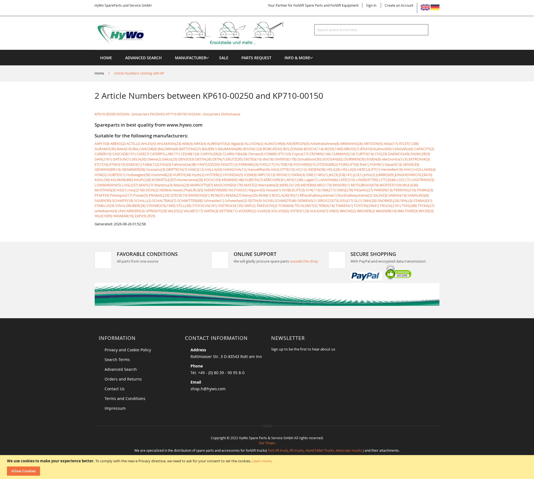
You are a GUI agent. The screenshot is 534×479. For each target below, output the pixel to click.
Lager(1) (311, 179)
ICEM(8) (250, 174)
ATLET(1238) (409, 143)
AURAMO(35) (105, 148)
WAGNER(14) (386, 210)
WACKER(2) (366, 210)
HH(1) (409, 169)
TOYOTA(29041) (366, 205)
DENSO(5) (186, 159)
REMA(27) (233, 195)
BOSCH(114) (314, 148)
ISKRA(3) (298, 174)
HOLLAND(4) (425, 169)
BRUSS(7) (351, 148)
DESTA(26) (203, 159)
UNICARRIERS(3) (131, 210)
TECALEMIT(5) (306, 205)
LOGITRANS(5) (422, 179)
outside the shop (304, 261)
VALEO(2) (175, 210)
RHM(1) (265, 195)
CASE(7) (143, 153)
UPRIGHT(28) (156, 210)
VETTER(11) (228, 210)
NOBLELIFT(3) (293, 189)
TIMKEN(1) (344, 205)
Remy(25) (250, 195)
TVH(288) (409, 205)
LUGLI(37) (130, 184)
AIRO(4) (200, 143)
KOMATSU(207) (164, 179)
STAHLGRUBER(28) (130, 205)
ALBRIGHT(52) (218, 143)
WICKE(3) (426, 210)
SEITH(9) (255, 200)
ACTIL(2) (133, 143)
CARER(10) (103, 153)
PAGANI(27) (363, 189)
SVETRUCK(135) (230, 205)
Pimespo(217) (121, 195)
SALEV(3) (380, 195)
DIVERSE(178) (285, 159)
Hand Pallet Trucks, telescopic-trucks (333, 450)
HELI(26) (333, 169)
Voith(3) (263, 210)
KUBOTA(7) (254, 179)
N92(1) (122, 189)
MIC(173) (324, 184)
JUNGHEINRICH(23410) (413, 174)
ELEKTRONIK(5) (417, 159)
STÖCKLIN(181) (204, 205)
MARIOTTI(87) (201, 184)
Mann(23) (181, 184)
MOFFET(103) (391, 184)
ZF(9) (151, 215)
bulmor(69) (382, 148)
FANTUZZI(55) (208, 164)
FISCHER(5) (302, 164)
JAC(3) (333, 174)
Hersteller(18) (392, 169)
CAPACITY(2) (424, 148)
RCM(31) (218, 195)
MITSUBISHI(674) (365, 184)
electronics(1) (393, 159)
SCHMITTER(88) (190, 200)
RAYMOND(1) (199, 195)
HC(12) (301, 169)
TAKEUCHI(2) (266, 205)
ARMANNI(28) (351, 143)
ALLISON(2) (253, 143)
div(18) (268, 159)
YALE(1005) (103, 215)
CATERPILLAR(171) (165, 153)
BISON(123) (252, 148)
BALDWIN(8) (168, 148)
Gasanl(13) (393, 164)
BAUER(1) (209, 148)
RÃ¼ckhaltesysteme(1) (318, 195)
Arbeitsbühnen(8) (324, 143)
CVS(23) (381, 153)
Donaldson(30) (309, 159)
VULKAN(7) (319, 210)
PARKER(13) (383, 189)
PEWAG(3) (425, 189)
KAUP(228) (142, 179)
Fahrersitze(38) (184, 164)
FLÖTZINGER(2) (325, 164)
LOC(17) (403, 179)
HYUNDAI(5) (233, 174)
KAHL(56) (102, 179)
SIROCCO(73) (328, 200)
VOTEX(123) (299, 210)
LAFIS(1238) (293, 179)
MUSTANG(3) (105, 189)
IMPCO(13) (266, 174)
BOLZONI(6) (293, 148)
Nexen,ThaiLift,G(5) (187, 189)
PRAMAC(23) (159, 195)
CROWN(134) (320, 153)
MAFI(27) (146, 184)
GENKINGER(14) (108, 169)
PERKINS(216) (405, 189)
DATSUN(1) (122, 159)
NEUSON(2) (149, 189)
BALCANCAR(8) (145, 148)
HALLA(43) (213, 169)
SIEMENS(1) (307, 200)
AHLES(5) (148, 143)
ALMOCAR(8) (274, 143)
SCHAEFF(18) (122, 200)
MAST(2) (251, 184)
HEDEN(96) (317, 169)
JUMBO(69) (385, 174)
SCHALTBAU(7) (164, 200)
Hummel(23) (161, 174)
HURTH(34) (182, 174)
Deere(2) (154, 159)
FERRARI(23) (249, 164)
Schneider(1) (214, 200)
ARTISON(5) (373, 143)
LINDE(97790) (367, 179)
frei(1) (364, 164)
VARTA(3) (211, 210)
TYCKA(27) (426, 205)
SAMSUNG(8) (418, 195)
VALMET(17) (193, 210)
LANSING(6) (328, 179)
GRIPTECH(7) (176, 169)
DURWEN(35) (355, 159)
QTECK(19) (178, 195)
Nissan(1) (273, 189)
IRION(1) (283, 174)
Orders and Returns (123, 379)
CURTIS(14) (365, 153)
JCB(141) (345, 174)
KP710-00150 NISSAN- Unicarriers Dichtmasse (203, 114)
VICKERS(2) (247, 210)
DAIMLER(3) (420, 153)
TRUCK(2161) (390, 205)
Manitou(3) (163, 184)
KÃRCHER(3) (273, 179)
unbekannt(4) (106, 210)
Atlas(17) (391, 143)
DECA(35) (139, 159)
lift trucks (297, 450)
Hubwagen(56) (138, 174)
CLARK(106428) (234, 153)
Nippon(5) (256, 189)
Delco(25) (169, 159)
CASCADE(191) (124, 153)
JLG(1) (358, 174)
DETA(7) (218, 159)
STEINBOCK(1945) (160, 205)
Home (100, 73)
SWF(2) (250, 205)
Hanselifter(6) (259, 169)
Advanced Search (121, 369)
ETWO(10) (117, 164)
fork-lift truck (278, 450)
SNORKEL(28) (388, 200)
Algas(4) (237, 143)
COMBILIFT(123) (277, 153)
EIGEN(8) (374, 159)
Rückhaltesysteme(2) (355, 195)
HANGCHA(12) (235, 169)
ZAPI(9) (140, 215)
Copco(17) (300, 153)
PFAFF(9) (102, 195)
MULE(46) (410, 184)
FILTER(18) (284, 164)
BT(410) (366, 148)
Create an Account (399, 5)
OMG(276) (345, 189)
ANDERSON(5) (298, 143)
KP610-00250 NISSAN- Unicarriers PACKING (130, 114)
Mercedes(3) (268, 184)
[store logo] (198, 33)
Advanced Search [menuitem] (143, 57)
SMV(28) (370, 200)
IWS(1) (322, 174)
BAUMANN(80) (230, 148)
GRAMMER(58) (133, 169)
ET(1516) (101, 164)
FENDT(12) (229, 164)
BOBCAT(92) (272, 148)
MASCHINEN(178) (228, 184)
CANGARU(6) (402, 148)
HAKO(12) (196, 169)
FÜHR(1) (377, 164)
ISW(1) (311, 174)
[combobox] (371, 29)
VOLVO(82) (280, 210)
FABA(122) (151, 164)
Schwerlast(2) (236, 200)
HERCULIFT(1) (368, 169)
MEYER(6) (308, 184)
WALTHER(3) (407, 210)
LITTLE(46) (387, 179)
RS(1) (294, 195)
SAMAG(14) (397, 195)
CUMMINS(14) (343, 153)
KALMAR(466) (122, 179)
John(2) (369, 174)
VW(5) (334, 210)
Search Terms (117, 359)
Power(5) (140, 195)
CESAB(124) (190, 153)
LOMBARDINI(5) (108, 184)
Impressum (115, 408)
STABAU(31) (422, 200)
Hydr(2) (198, 174)
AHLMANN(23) (169, 143)
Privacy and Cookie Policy (128, 349)
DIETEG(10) (253, 159)
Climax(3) (255, 153)
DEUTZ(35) (234, 159)
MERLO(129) (290, 184)
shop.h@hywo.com (208, 388)
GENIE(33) (411, 164)
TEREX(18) (326, 205)
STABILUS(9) (104, 205)
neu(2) (133, 189)
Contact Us (115, 388)
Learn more (261, 460)
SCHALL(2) (142, 200)
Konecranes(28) (190, 179)
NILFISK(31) (238, 189)
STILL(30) (183, 205)
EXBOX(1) (134, 164)
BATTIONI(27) (190, 148)
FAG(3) (165, 164)
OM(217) (329, 189)
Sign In (371, 5)
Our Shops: (267, 443)
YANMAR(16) (123, 215)
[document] (267, 467)
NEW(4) (165, 189)
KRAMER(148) (233, 179)
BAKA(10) (124, 148)
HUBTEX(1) (116, 174)
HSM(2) (101, 174)
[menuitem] (190, 58)
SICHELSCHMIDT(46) (279, 200)
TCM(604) (286, 205)
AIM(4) (187, 143)
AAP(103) (102, 143)
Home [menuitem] (106, 57)
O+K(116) (313, 189)
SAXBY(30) (103, 200)
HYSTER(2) (213, 174)
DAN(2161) (103, 159)
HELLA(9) (348, 169)
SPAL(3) (406, 200)
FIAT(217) (267, 164)
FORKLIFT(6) (349, 164)
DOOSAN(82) (332, 159)
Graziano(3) (155, 169)
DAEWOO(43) (399, 153)
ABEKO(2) (118, 143)
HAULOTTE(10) (283, 169)
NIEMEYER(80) (216, 189)
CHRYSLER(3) (211, 153)
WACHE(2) (348, 210)
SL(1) (358, 200)
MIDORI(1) (341, 184)
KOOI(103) (212, 179)
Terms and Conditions (125, 398)
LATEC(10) (347, 179)
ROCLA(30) (281, 195)
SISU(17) (346, 200)
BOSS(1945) (334, 148)
